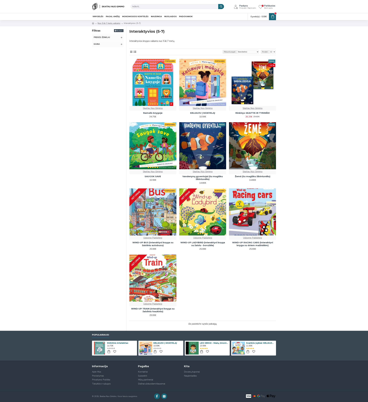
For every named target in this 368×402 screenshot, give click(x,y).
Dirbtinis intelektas (117, 343)
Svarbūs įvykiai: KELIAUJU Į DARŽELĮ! (260, 343)
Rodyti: (265, 52)
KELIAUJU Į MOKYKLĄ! (202, 113)
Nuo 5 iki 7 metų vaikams (109, 23)
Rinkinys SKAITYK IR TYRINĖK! (252, 113)
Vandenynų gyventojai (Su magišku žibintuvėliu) (202, 178)
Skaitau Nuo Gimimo (153, 108)
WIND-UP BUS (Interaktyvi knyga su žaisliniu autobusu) (152, 244)
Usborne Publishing (152, 237)
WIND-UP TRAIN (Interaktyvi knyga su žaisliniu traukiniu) (153, 310)
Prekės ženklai (102, 37)
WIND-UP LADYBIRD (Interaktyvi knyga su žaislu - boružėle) (202, 244)
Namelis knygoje (152, 113)
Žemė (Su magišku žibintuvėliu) (252, 176)
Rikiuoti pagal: (230, 52)
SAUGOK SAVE (153, 176)
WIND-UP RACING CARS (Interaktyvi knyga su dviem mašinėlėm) (252, 244)
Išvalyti (120, 31)
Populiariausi (100, 335)
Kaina (97, 44)
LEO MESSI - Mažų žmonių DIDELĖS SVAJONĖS (214, 343)
